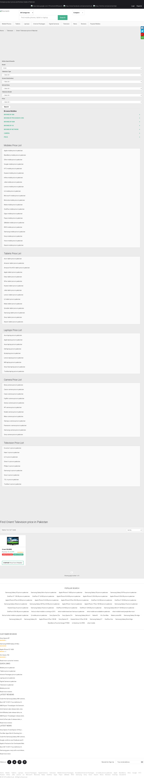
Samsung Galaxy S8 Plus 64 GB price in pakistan (45, 604)
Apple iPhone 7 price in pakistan (72, 604)
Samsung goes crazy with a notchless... (12, 750)
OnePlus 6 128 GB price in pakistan (90, 608)
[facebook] (9, 762)
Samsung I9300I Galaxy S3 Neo (9, 644)
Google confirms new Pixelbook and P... (12, 740)
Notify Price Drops (7, 554)
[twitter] (14, 762)
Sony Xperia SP (5, 638)
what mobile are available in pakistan (98, 611)
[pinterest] (19, 762)
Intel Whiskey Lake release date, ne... (11, 712)
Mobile (7, 773)
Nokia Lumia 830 (116, 615)
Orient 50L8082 (7, 549)
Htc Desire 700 (4, 655)
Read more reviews (6, 691)
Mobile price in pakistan (7, 667)
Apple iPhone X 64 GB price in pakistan (47, 600)
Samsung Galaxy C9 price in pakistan (42, 608)
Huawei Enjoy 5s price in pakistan (18, 608)
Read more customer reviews (9, 660)
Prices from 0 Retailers (12, 563)
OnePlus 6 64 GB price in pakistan (66, 608)
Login (133, 6)
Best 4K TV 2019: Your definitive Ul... (11, 702)
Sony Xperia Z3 (63, 619)
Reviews (107, 774)
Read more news (5, 754)
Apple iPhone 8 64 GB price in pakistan (68, 596)
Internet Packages (31, 773)
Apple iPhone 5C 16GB (7, 649)
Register (139, 6)
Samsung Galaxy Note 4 (82, 615)
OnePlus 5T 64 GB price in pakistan (43, 596)
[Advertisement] (72, 47)
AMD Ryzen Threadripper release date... (12, 716)
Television (52, 773)
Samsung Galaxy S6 (30, 619)
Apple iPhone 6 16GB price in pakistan (70, 592)
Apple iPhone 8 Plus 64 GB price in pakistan (18, 600)
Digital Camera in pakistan (8, 681)
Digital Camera (43, 773)
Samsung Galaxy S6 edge (132, 615)
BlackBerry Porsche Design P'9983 (58, 623)
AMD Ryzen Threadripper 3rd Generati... (12, 705)
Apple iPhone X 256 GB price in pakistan (95, 596)
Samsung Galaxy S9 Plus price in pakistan (123, 592)
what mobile (91, 623)
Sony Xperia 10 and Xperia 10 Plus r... (11, 730)
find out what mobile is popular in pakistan (15, 615)
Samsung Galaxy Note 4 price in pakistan (43, 592)
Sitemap (115, 774)
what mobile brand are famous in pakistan (71, 611)
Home (2, 773)
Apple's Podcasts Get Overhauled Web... (12, 743)
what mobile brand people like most (123, 611)
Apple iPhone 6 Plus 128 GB (47, 619)
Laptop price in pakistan (7, 678)
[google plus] (25, 762)
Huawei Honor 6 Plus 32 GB (79, 619)
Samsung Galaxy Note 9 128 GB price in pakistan (119, 608)
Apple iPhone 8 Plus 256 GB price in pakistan (75, 600)
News (101, 774)
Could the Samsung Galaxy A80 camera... (13, 698)
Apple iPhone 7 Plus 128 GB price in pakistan (98, 604)
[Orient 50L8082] (13, 541)
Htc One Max (105, 615)
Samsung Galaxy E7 (96, 619)
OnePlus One (109, 619)
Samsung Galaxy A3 (15, 619)
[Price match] (4, 11)
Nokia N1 (95, 615)
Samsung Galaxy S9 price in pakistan (96, 592)
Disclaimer (122, 774)
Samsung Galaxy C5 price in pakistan (126, 604)
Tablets (13, 773)
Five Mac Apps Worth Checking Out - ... (12, 733)
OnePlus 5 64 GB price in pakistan (101, 600)
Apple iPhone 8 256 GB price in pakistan (122, 596)
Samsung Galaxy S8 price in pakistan (15, 604)
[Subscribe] (142, 762)
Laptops (20, 773)
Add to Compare (18, 554)
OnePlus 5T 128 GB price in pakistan (18, 596)
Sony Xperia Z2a (55, 615)
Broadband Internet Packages (84, 773)
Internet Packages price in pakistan (11, 674)
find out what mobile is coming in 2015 (43, 611)
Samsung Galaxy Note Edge (124, 619)
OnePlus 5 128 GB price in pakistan (125, 600)
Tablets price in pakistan (7, 671)
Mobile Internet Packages (66, 773)
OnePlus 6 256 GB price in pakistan (18, 611)
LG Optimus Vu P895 (78, 623)
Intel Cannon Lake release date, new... (11, 709)
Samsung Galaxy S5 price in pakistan (16, 592)
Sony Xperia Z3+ (67, 615)
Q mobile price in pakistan (39, 615)
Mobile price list (5, 688)
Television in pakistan (7, 685)
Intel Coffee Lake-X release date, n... (11, 719)
